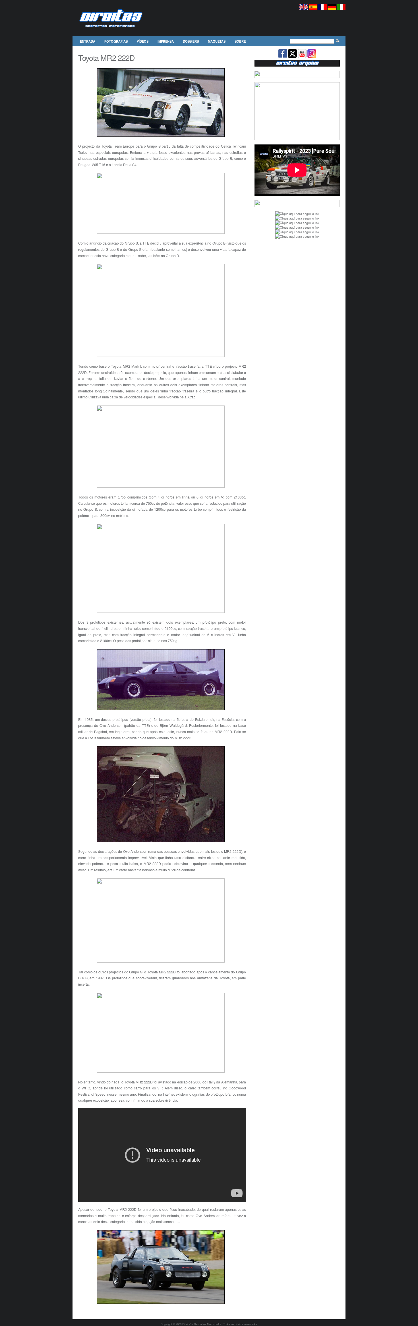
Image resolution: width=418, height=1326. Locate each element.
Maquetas (216, 41)
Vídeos (142, 41)
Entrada (87, 41)
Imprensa (166, 41)
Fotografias (116, 41)
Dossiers (191, 41)
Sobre (240, 41)
